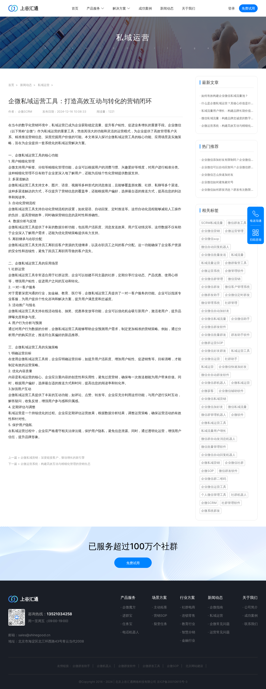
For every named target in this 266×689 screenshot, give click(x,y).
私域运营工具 (240, 351)
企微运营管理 (234, 231)
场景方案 (159, 597)
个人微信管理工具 (213, 495)
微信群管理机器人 (213, 415)
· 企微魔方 (128, 607)
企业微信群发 (210, 287)
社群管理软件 (231, 503)
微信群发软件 (228, 471)
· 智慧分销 (187, 632)
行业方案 (187, 597)
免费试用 (248, 8)
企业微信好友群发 (213, 351)
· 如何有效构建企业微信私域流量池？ (224, 95)
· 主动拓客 (159, 607)
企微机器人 (104, 666)
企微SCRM (209, 503)
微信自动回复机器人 (215, 247)
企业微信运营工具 (213, 487)
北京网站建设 (194, 666)
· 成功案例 (250, 615)
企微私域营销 (210, 463)
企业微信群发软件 (213, 327)
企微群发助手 (210, 295)
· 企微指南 (215, 607)
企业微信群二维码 (213, 479)
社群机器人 (239, 495)
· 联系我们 (250, 624)
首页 (75, 8)
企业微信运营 (210, 359)
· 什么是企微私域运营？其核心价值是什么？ (228, 103)
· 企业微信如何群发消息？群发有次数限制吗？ (230, 189)
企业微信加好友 (212, 407)
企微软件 (237, 415)
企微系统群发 (210, 511)
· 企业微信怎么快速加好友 (216, 174)
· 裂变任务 (159, 624)
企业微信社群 (234, 463)
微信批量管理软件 (213, 447)
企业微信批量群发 (213, 335)
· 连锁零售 (187, 615)
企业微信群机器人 (213, 383)
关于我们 (188, 8)
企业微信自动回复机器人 (218, 455)
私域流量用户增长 (213, 431)
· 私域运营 (215, 615)
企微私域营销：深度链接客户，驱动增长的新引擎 (53, 457)
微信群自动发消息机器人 (218, 439)
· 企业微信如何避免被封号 (216, 182)
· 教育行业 (187, 624)
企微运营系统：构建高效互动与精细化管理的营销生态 (55, 463)
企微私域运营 (240, 383)
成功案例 (145, 8)
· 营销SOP (159, 615)
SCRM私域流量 (212, 223)
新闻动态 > (28, 85)
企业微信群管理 (212, 279)
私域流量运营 (210, 263)
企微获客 (207, 391)
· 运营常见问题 (219, 632)
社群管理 (231, 303)
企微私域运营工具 (213, 423)
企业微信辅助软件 (231, 391)
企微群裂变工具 (236, 263)
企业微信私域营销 (213, 399)
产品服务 (128, 597)
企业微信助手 (240, 319)
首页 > (13, 85)
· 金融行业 (187, 640)
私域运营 (207, 367)
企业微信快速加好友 (233, 367)
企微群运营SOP (212, 343)
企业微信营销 (210, 231)
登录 (231, 8)
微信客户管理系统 (237, 287)
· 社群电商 (187, 607)
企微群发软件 (127, 666)
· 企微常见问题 (219, 624)
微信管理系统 (210, 303)
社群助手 (231, 359)
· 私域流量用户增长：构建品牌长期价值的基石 (230, 110)
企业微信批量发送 (213, 255)
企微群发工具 (151, 666)
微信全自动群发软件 (215, 375)
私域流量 (237, 255)
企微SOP (207, 471)
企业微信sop (210, 239)
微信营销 (234, 279)
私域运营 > (46, 85)
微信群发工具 (237, 223)
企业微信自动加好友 (215, 311)
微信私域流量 (237, 407)
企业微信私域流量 (213, 319)
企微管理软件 (234, 271)
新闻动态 (167, 8)
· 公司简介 (250, 607)
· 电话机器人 (130, 632)
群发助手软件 (240, 335)
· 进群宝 (126, 615)
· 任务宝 (126, 624)
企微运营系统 (210, 271)
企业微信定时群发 (237, 295)
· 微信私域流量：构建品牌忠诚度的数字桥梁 (228, 118)
